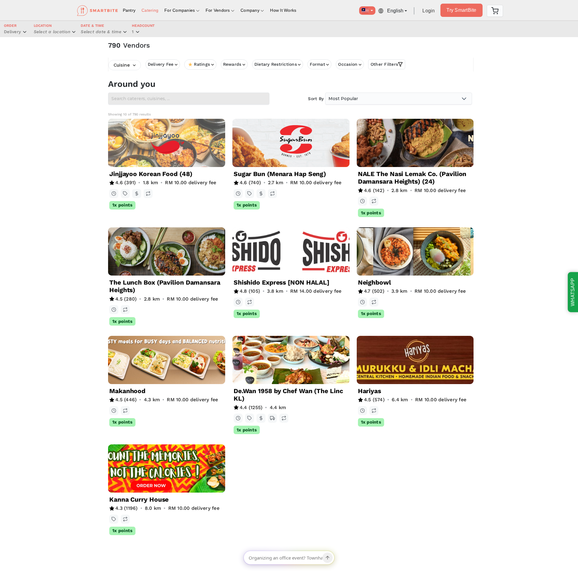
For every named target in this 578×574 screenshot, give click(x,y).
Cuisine (121, 65)
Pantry (129, 10)
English (395, 10)
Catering (149, 10)
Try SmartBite (461, 10)
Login (428, 10)
